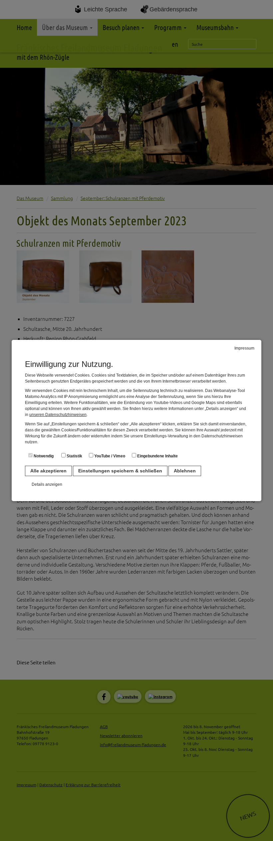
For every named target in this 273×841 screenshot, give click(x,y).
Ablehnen (185, 470)
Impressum (244, 348)
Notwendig (43, 456)
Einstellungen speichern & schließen (120, 470)
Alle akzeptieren (48, 470)
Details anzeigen (47, 484)
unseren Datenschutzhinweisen (58, 414)
